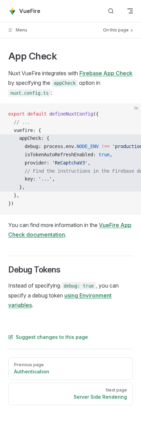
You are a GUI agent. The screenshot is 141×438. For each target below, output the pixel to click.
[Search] (111, 11)
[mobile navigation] (130, 11)
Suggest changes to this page (52, 337)
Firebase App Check (105, 73)
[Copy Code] (130, 114)
